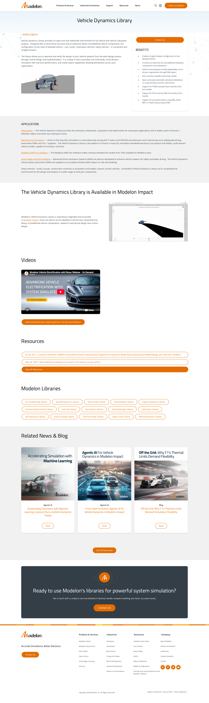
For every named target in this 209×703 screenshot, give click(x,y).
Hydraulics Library (150, 409)
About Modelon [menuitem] (166, 641)
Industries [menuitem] (111, 634)
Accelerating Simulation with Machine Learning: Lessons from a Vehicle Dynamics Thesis (47, 512)
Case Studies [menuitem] (138, 646)
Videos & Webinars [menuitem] (140, 661)
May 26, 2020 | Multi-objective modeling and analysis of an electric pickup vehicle (62, 362)
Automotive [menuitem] (110, 646)
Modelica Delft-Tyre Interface (34, 152)
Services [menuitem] (82, 666)
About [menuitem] (137, 5)
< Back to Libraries (29, 34)
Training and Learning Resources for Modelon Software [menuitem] (146, 672)
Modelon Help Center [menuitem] (141, 641)
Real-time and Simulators (32, 140)
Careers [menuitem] (163, 661)
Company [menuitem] (165, 634)
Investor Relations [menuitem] (167, 656)
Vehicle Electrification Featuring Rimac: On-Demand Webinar (53, 322)
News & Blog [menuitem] (137, 651)
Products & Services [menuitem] (65, 5)
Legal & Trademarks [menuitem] (154, 692)
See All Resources (104, 550)
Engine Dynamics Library (153, 402)
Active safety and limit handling (35, 159)
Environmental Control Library (39, 409)
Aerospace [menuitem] (110, 641)
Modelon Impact (31, 220)
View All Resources (34, 369)
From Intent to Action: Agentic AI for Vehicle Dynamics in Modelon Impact (104, 510)
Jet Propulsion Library (35, 416)
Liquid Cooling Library (64, 416)
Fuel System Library (94, 409)
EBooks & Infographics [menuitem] (141, 666)
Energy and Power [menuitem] (113, 656)
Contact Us (160, 40)
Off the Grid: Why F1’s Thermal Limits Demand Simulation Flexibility (161, 510)
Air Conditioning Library (36, 402)
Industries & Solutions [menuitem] (89, 5)
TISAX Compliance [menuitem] (180, 692)
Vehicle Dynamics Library (150, 416)
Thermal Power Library (93, 416)
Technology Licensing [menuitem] (86, 661)
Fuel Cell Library (69, 409)
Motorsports (27, 130)
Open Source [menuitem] (83, 656)
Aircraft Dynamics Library (67, 402)
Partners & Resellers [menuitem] (168, 646)
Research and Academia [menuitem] (115, 671)
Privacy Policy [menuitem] (168, 692)
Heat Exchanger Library (122, 409)
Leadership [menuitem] (165, 651)
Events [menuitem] (135, 656)
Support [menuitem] (109, 5)
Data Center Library (96, 402)
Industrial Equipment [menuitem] (114, 666)
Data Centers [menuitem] (111, 651)
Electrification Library (124, 402)
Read (48, 526)
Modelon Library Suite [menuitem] (87, 646)
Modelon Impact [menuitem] (85, 641)
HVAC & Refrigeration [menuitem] (114, 661)
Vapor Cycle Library (121, 416)
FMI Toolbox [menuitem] (83, 651)
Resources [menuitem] (124, 5)
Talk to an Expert (176, 5)
